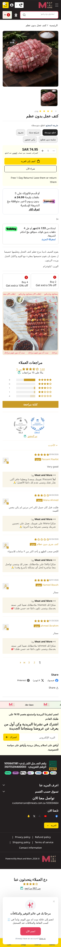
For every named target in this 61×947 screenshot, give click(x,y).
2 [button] (34, 662)
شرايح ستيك (34, 132)
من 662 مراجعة (33, 888)
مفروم (20, 132)
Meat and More (24, 858)
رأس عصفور (30, 139)
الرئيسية (53, 25)
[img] (41, 454)
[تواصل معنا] (19, 5)
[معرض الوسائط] (30, 323)
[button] (55, 5)
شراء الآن (30, 168)
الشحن (14, 153)
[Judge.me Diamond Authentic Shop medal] (37, 424)
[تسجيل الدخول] (11, 5)
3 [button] (29, 662)
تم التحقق (32, 436)
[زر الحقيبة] (16, 14)
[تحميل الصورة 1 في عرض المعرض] (49, 97)
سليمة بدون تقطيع (48, 139)
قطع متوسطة (50, 132)
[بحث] (24, 14)
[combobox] (39, 15)
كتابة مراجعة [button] (30, 404)
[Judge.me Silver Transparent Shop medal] (20, 424)
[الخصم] (7, 15)
